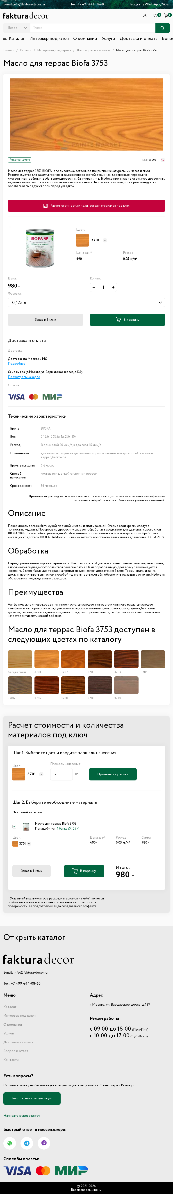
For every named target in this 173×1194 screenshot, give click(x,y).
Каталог (26, 50)
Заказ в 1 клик (45, 320)
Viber (166, 4)
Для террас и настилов (93, 50)
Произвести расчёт (112, 774)
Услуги (108, 39)
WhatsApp (152, 4)
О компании (85, 39)
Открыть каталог (34, 938)
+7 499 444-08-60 (91, 4)
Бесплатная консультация (32, 1098)
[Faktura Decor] (25, 15)
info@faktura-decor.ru (29, 4)
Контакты (11, 1060)
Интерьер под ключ (49, 39)
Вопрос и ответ (15, 1051)
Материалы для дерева (54, 50)
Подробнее (16, 363)
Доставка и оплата (138, 39)
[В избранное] (163, 160)
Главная (8, 50)
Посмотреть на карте (24, 377)
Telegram (135, 4)
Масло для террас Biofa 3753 (136, 50)
